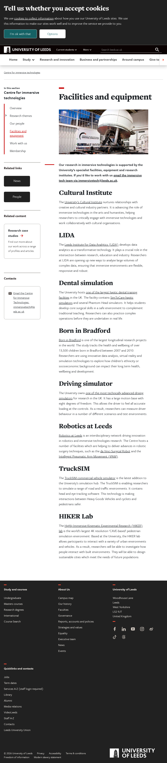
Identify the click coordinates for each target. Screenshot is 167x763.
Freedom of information (16, 757)
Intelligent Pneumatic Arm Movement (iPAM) (88, 456)
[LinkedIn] (123, 629)
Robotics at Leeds (70, 435)
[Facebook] (114, 629)
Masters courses (13, 604)
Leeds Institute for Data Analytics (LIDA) (92, 244)
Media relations (13, 706)
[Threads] (123, 637)
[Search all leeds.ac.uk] (157, 49)
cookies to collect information (34, 18)
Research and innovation (57, 59)
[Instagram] (142, 629)
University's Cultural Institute (83, 202)
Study (27, 59)
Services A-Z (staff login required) (23, 689)
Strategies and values (70, 627)
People (17, 196)
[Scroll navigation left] (4, 59)
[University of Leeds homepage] (27, 49)
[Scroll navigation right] (163, 59)
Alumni (8, 700)
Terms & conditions (76, 753)
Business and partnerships (98, 59)
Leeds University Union (17, 730)
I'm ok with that (20, 34)
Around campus (133, 59)
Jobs (6, 677)
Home (13, 59)
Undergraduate (12, 598)
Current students (65, 49)
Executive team (67, 639)
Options (52, 34)
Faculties (63, 610)
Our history (65, 604)
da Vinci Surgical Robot (115, 451)
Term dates (10, 683)
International (11, 615)
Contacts (9, 724)
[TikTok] (114, 637)
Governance (65, 615)
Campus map (65, 598)
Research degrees (14, 610)
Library (8, 695)
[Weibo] (151, 629)
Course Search (12, 621)
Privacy (40, 753)
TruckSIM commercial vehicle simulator (90, 478)
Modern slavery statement (47, 757)
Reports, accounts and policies (76, 621)
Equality (63, 633)
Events (62, 651)
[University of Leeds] (136, 753)
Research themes (21, 115)
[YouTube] (133, 629)
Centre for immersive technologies (22, 72)
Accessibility (55, 753)
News (17, 180)
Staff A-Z (9, 718)
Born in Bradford (70, 340)
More (86, 49)
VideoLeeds (10, 712)
